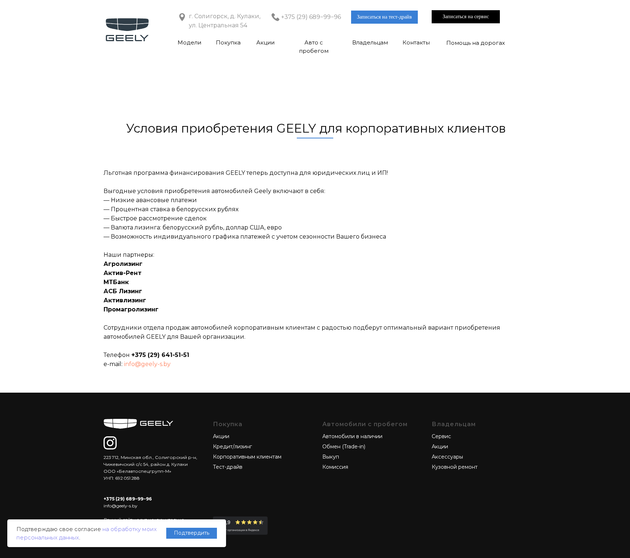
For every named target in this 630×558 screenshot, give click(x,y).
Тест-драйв (227, 467)
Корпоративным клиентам (247, 456)
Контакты (416, 42)
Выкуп (330, 456)
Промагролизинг (131, 309)
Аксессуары (447, 456)
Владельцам (370, 42)
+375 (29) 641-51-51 (160, 354)
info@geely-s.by (147, 364)
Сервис (441, 436)
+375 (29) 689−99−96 (311, 16)
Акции (265, 42)
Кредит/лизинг (232, 446)
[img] (110, 442)
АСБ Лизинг (123, 291)
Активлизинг (125, 300)
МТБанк (116, 282)
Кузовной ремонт (455, 467)
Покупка (228, 42)
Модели (189, 42)
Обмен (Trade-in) (343, 446)
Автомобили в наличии (352, 436)
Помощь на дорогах (475, 42)
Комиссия (335, 467)
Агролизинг (123, 263)
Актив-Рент (122, 273)
